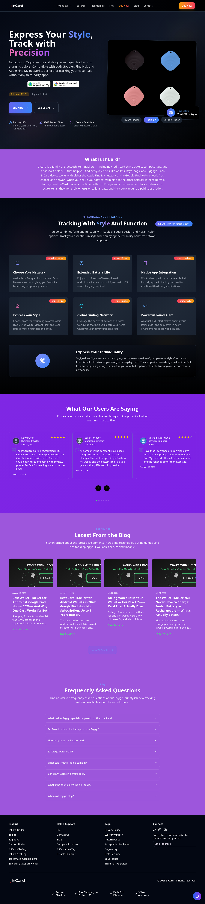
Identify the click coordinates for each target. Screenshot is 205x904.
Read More (18, 629)
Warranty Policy (114, 834)
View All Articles (100, 650)
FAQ (59, 830)
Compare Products (67, 844)
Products (62, 5)
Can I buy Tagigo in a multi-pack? (66, 773)
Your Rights (111, 858)
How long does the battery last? (66, 740)
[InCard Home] (17, 5)
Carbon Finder (17, 844)
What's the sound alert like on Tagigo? (69, 785)
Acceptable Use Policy (117, 844)
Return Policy (112, 839)
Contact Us (63, 834)
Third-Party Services (116, 863)
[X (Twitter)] (154, 829)
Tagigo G (14, 839)
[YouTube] (165, 829)
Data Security (112, 854)
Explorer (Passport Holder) (24, 863)
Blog (59, 839)
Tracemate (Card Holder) (23, 858)
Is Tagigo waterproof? (60, 751)
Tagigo (13, 834)
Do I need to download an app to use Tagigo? (73, 729)
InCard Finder (16, 830)
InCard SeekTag (18, 854)
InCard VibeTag (17, 849)
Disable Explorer (66, 854)
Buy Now (187, 5)
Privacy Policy (112, 830)
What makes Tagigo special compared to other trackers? (80, 718)
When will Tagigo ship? (61, 796)
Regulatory (111, 849)
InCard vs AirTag (66, 849)
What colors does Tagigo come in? (67, 762)
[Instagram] (159, 829)
